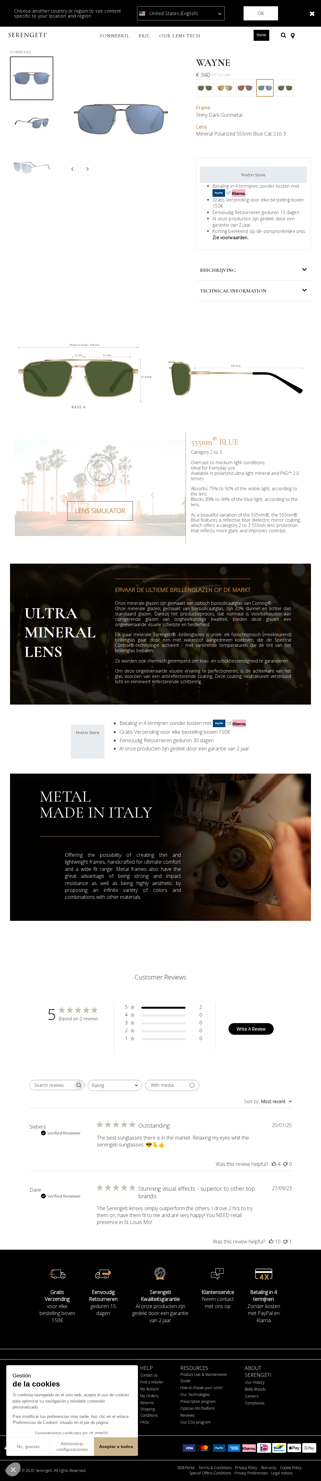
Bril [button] (144, 36)
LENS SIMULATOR (100, 511)
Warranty (268, 1467)
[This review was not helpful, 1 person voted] (285, 1241)
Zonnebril (21, 52)
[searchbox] (51, 1085)
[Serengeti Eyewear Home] (28, 35)
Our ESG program (195, 1422)
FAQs (144, 1422)
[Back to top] (306, 1465)
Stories (261, 35)
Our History (255, 1382)
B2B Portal (186, 1467)
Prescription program (198, 1401)
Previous (72, 169)
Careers (251, 1396)
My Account (149, 1389)
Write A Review (251, 1029)
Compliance (255, 1403)
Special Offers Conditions (210, 1473)
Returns (147, 1402)
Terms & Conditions (215, 1467)
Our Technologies (195, 1394)
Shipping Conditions (149, 1412)
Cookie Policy (291, 1467)
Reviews (187, 1415)
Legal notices (281, 1473)
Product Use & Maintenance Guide (203, 1377)
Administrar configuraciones (72, 1446)
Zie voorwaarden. (230, 237)
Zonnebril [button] (114, 36)
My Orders (149, 1395)
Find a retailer (152, 1382)
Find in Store (253, 175)
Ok (261, 13)
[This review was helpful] (274, 1164)
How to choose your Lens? (201, 1387)
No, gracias (28, 1446)
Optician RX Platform (197, 1408)
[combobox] (115, 1085)
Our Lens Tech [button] (179, 36)
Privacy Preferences (251, 1473)
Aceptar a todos (116, 1446)
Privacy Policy (246, 1467)
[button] (13, 1469)
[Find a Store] (293, 35)
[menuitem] (114, 36)
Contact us (148, 1375)
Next (87, 169)
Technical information (233, 291)
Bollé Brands (255, 1389)
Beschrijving (218, 270)
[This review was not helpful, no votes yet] (285, 1164)
